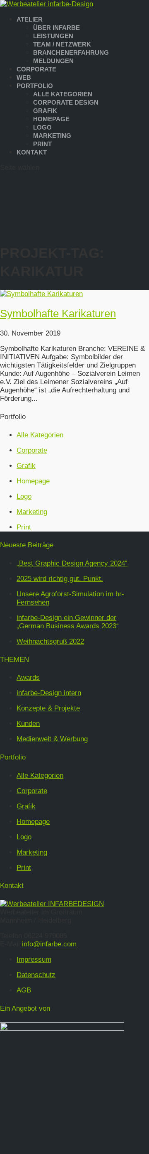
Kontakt (32, 152)
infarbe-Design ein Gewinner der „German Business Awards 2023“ (68, 622)
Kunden (28, 724)
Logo (42, 127)
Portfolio (35, 85)
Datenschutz (36, 975)
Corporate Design (66, 102)
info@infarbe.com (49, 944)
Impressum (34, 959)
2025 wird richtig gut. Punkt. (60, 579)
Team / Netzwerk (62, 44)
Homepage (51, 119)
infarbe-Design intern (49, 693)
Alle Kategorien (62, 94)
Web (24, 77)
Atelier (30, 19)
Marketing (52, 135)
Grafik (45, 110)
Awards (28, 677)
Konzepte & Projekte (48, 708)
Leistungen (53, 35)
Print (42, 143)
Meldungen (53, 60)
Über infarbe (56, 27)
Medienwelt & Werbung (52, 739)
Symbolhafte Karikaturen (58, 313)
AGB (24, 990)
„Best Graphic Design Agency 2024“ (72, 563)
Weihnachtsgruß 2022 (50, 641)
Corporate (36, 69)
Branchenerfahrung (71, 52)
